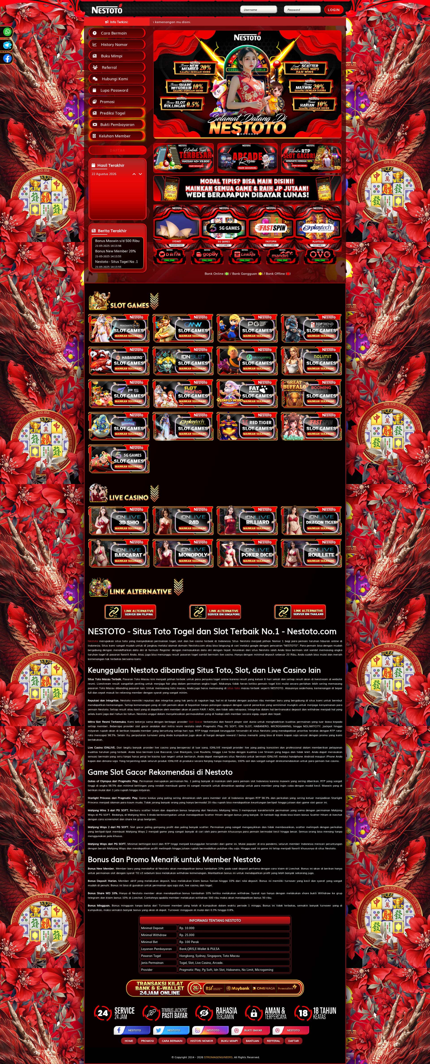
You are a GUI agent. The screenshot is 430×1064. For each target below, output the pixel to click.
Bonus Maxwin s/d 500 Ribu (117, 240)
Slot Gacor (195, 722)
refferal (273, 1041)
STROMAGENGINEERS (218, 1057)
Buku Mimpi (110, 55)
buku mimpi (229, 1041)
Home (129, 1041)
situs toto (233, 688)
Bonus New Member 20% (115, 250)
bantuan (252, 1041)
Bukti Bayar (253, 1030)
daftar (293, 1041)
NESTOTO (134, 1030)
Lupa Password (113, 90)
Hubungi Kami (114, 78)
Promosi (106, 101)
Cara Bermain (113, 33)
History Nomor (113, 44)
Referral (108, 67)
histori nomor (201, 1041)
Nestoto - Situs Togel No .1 (116, 261)
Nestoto (93, 641)
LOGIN (334, 9)
